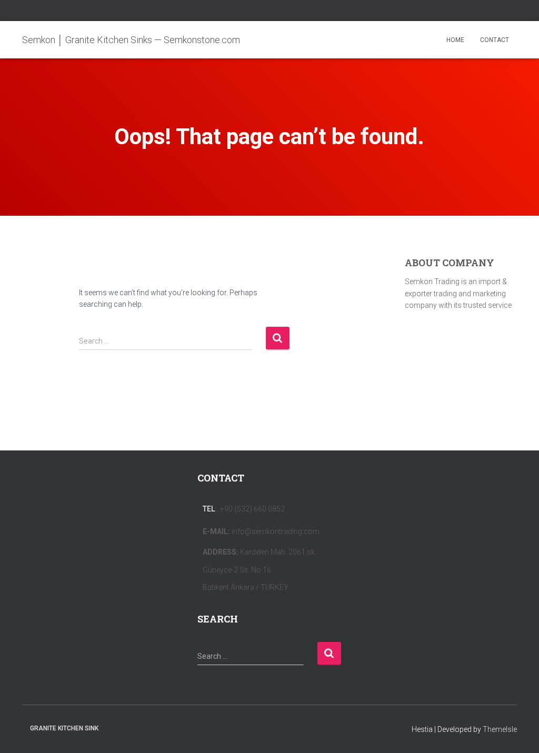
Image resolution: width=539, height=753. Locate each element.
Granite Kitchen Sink (64, 728)
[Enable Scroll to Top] (518, 732)
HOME (455, 40)
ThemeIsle (500, 729)
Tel (209, 509)
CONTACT (494, 40)
